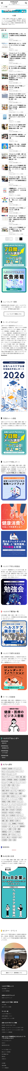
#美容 (14, 840)
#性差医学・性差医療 (7, 768)
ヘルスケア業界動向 (6, 991)
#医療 (10, 829)
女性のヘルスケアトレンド (7, 997)
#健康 (19, 829)
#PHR (10, 807)
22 (17, 239)
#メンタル (22, 818)
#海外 (24, 796)
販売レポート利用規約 (6, 1051)
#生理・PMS (5, 815)
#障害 (8, 785)
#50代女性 (17, 812)
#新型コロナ (21, 790)
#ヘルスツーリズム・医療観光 (9, 823)
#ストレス (4, 807)
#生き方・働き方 (6, 837)
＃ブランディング (21, 804)
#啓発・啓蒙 (5, 809)
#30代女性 (4, 826)
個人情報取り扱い (5, 1054)
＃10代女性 (4, 793)
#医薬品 (4, 801)
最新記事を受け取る (6, 1045)
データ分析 (15, 50)
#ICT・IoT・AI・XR (13, 826)
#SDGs (3, 774)
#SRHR (3, 779)
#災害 (3, 796)
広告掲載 (3, 1063)
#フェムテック (17, 768)
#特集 (8, 801)
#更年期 (11, 820)
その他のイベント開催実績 (7, 1032)
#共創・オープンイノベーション (17, 782)
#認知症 (16, 779)
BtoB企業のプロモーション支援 (8, 1018)
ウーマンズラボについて (6, 1040)
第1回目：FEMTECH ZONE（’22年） (9, 1025)
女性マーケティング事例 (18, 112)
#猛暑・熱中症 (5, 790)
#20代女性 (14, 837)
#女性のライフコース (16, 796)
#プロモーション (16, 834)
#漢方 (13, 785)
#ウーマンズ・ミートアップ (8, 804)
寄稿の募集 (4, 1065)
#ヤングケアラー (6, 788)
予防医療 (11, 793)
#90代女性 (4, 812)
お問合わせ (4, 1058)
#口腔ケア (17, 820)
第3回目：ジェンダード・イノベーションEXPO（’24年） (13, 1029)
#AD (16, 793)
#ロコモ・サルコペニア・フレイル (10, 818)
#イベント (4, 829)
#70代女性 (12, 809)
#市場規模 (4, 840)
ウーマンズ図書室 (16, 121)
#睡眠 (20, 793)
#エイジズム (14, 790)
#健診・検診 (5, 820)
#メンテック (15, 788)
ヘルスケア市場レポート (18, 71)
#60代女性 (11, 812)
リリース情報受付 (5, 1067)
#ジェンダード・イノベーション (10, 799)
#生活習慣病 (22, 779)
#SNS (20, 837)
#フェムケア (5, 782)
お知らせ (3, 1043)
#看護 (7, 796)
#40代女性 (20, 823)
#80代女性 (18, 809)
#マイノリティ (19, 771)
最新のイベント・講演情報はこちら (14, 972)
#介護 (14, 829)
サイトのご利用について (6, 1049)
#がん (18, 785)
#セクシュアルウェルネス (8, 771)
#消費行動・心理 (6, 834)
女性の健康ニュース (17, 40)
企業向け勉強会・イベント (7, 1016)
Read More (4, 355)
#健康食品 (4, 831)
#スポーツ (11, 831)
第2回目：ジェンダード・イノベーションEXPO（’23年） (13, 1027)
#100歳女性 (12, 815)
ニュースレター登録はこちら (14, 314)
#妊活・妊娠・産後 (20, 777)
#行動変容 (17, 831)
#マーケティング (17, 807)
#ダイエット (20, 815)
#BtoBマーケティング (17, 801)
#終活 (20, 799)
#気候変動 (9, 779)
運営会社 (3, 1056)
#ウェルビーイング (11, 774)
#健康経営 (22, 826)
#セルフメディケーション (8, 777)
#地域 (10, 840)
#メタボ (4, 785)
